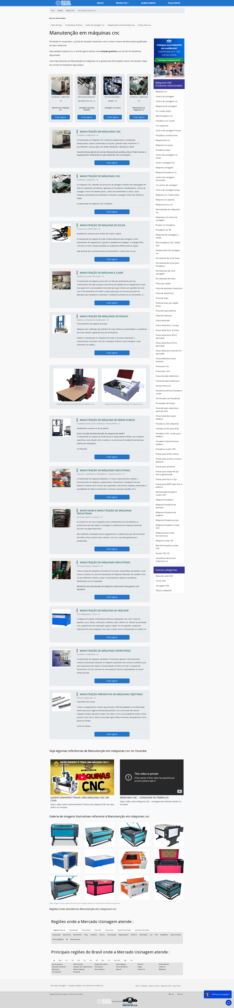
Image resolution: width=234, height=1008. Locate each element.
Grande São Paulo (124, 930)
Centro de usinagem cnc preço (167, 156)
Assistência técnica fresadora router (169, 392)
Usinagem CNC (162, 585)
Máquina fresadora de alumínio (166, 506)
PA (131, 960)
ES (66, 960)
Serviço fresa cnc (144, 25)
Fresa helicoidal (163, 320)
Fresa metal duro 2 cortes (167, 325)
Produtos (121, 3)
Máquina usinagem (164, 167)
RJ (54, 960)
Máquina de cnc (163, 140)
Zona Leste (109, 930)
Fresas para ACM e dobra (167, 454)
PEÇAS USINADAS (164, 590)
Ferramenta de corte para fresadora (167, 264)
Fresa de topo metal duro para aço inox (167, 409)
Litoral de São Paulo (142, 930)
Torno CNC (161, 580)
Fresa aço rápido (163, 283)
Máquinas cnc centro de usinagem (166, 218)
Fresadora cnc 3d (163, 230)
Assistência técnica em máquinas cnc (166, 559)
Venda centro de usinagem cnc (168, 252)
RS (91, 960)
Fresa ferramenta (164, 315)
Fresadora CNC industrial (167, 423)
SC (85, 960)
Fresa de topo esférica (166, 310)
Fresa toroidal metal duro (167, 376)
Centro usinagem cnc (165, 162)
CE (109, 960)
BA (103, 960)
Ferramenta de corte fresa (168, 258)
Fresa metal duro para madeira (166, 417)
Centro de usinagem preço (168, 190)
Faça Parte (176, 986)
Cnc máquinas (162, 125)
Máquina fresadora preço (167, 520)
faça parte (174, 3)
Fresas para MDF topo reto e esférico (169, 485)
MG (60, 960)
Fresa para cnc (162, 366)
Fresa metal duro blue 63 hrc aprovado (169, 352)
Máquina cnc (161, 91)
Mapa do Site (166, 986)
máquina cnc (67, 51)
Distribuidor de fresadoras (168, 398)
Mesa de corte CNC (164, 576)
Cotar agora (60, 117)
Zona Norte (73, 930)
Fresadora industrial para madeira (167, 443)
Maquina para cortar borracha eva (121, 25)
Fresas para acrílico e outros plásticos (168, 460)
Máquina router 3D (164, 540)
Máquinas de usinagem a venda (167, 236)
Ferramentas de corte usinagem (165, 272)
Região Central (59, 930)
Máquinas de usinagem (166, 106)
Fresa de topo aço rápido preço (167, 304)
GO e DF (117, 960)
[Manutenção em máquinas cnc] (60, 86)
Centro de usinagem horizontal (165, 179)
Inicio (100, 3)
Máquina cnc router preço (167, 194)
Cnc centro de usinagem (167, 185)
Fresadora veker (163, 150)
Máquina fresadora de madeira (166, 514)
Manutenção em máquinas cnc (168, 211)
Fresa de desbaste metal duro (169, 288)
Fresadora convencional (166, 135)
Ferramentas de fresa (73, 25)
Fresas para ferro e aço (166, 479)
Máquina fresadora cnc (166, 172)
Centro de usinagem (165, 96)
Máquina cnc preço (164, 145)
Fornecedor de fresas (165, 403)
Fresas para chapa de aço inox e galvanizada (167, 473)
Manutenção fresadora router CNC (166, 493)
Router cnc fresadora (165, 225)
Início (137, 986)
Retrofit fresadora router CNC (167, 547)
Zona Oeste (86, 930)
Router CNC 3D (163, 553)
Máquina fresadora (164, 499)
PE (97, 960)
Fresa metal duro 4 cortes (167, 330)
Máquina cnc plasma (165, 199)
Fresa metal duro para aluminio (166, 360)
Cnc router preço (163, 111)
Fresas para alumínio (165, 466)
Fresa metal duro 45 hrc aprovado (166, 336)
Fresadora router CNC (166, 449)
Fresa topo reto (163, 371)
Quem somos (148, 3)
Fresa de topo (56, 25)
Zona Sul (98, 930)
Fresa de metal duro (165, 293)
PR (79, 960)
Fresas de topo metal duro (168, 381)
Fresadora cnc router (165, 120)
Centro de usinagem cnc (95, 25)
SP (72, 960)
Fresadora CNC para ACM (167, 428)
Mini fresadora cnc (164, 116)
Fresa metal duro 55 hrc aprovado (166, 344)
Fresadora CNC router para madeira (168, 435)
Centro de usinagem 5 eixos (168, 130)
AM (125, 960)
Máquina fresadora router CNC (168, 526)
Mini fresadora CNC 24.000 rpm (168, 244)
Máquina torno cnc (164, 204)
